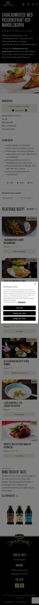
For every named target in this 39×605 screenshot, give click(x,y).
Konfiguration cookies (19, 318)
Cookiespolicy (21, 302)
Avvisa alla (19, 308)
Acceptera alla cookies (19, 313)
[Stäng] (35, 284)
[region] (19, 303)
